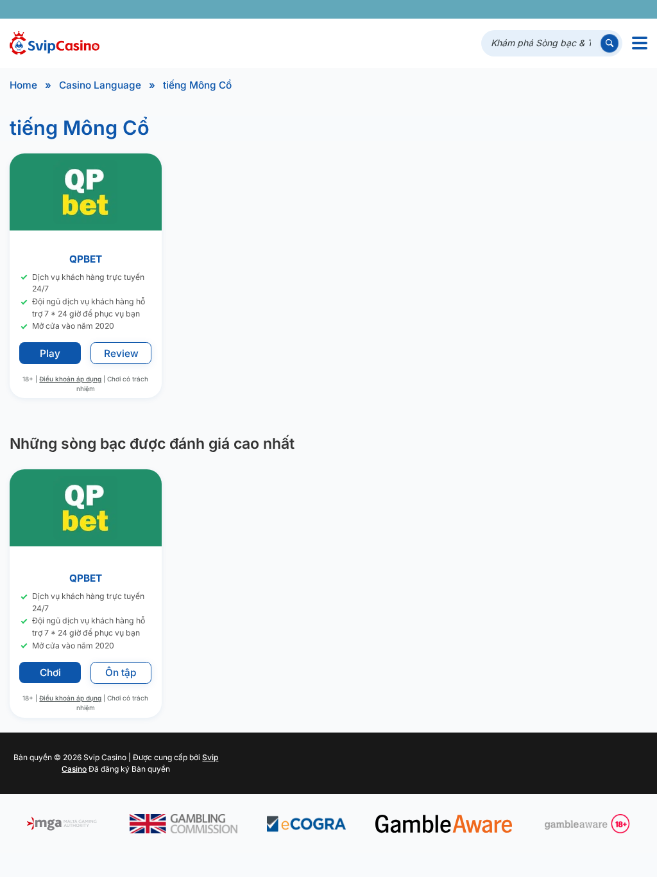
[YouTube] (563, 9)
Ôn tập (121, 672)
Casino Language (100, 85)
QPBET (85, 259)
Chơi (50, 672)
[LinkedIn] (599, 9)
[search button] (610, 43)
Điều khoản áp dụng (71, 379)
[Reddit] (617, 9)
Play (50, 353)
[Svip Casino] (54, 43)
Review (121, 353)
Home (23, 85)
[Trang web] (635, 9)
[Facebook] (527, 9)
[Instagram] (581, 9)
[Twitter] (545, 9)
